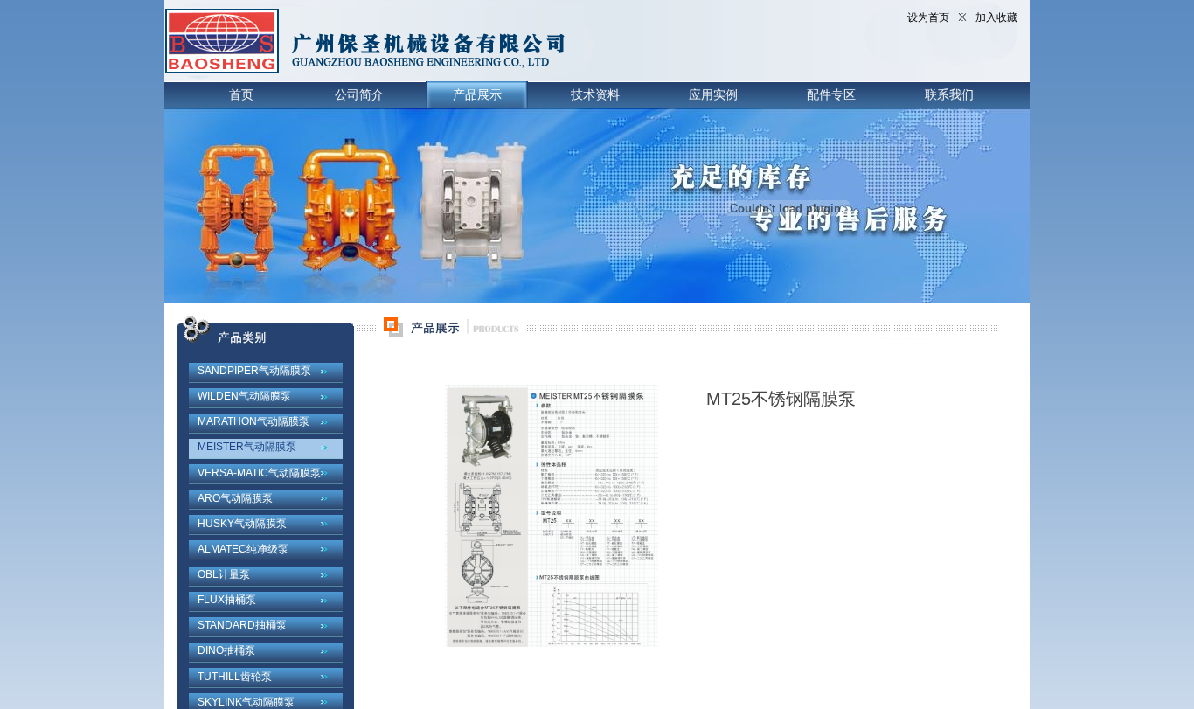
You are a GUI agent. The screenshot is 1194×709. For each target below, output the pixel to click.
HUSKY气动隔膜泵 (242, 524)
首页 (241, 94)
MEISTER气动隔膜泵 (247, 447)
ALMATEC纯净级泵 (243, 549)
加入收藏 (996, 17)
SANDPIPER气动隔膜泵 (254, 371)
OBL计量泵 (224, 574)
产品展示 (477, 94)
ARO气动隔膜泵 (235, 498)
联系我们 (949, 94)
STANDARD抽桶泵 (242, 625)
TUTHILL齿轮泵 (235, 677)
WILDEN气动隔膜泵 (244, 396)
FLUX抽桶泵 (227, 600)
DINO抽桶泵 (226, 650)
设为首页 (928, 17)
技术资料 (595, 94)
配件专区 (831, 94)
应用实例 (713, 94)
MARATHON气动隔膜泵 (253, 421)
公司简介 (359, 94)
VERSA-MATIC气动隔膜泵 (259, 473)
